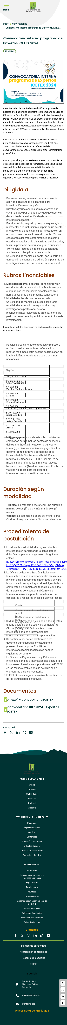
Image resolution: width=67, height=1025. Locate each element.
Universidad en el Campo (32, 850)
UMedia (32, 785)
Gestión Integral (32, 896)
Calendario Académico (32, 913)
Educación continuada (32, 841)
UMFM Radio (32, 794)
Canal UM (32, 789)
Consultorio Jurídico (32, 855)
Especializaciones (32, 828)
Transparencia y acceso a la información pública (32, 876)
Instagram (28, 935)
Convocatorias (19, 23)
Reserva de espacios (33, 958)
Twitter (22, 935)
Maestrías (32, 832)
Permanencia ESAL (32, 908)
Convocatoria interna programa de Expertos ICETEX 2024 (32, 28)
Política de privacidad (33, 945)
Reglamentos (32, 882)
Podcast (32, 803)
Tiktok (41, 935)
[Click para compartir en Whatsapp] (24, 732)
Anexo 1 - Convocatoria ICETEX (30, 699)
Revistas (32, 798)
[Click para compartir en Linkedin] (17, 732)
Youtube (48, 935)
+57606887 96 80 (31, 995)
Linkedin (35, 935)
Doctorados (32, 837)
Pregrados (31, 823)
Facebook (15, 935)
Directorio (32, 808)
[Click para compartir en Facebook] (4, 732)
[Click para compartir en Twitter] (11, 732)
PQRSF (33, 964)
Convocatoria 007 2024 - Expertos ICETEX (33, 709)
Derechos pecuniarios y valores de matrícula (32, 902)
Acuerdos (32, 892)
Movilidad (9, 51)
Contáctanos (28, 1004)
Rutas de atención (32, 922)
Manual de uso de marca (32, 918)
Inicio (6, 23)
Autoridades (32, 870)
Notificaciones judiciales (33, 951)
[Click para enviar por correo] (30, 732)
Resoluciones (32, 887)
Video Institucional (32, 846)
